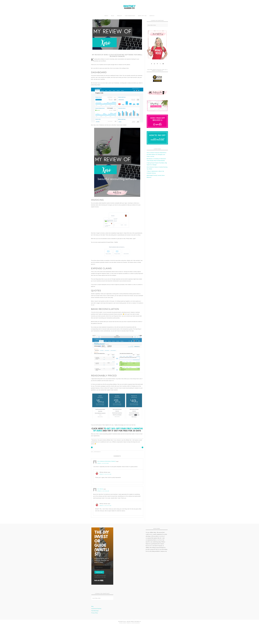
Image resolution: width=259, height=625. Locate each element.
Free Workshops (95, 610)
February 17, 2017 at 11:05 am (105, 505)
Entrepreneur (97, 451)
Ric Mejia (100, 489)
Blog (92, 451)
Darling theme (130, 621)
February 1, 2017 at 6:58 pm (103, 463)
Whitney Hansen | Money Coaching (129, 7)
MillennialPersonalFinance (106, 461)
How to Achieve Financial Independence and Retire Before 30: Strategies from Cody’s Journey (156, 154)
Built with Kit (98, 580)
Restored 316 (138, 621)
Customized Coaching (96, 608)
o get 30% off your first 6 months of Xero (118, 430)
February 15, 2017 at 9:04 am (103, 490)
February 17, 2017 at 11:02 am (105, 474)
